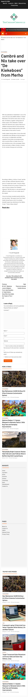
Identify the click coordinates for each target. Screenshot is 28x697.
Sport (3, 482)
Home (3, 470)
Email (5, 336)
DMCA (16, 3)
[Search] (26, 33)
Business (4, 652)
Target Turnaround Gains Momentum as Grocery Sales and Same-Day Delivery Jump (14, 657)
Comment (6, 310)
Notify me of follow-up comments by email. (13, 353)
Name (5, 330)
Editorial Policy (22, 3)
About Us (5, 3)
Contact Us (10, 3)
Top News (4, 472)
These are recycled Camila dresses (21, 286)
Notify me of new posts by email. (13, 357)
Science (4, 478)
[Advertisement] (14, 98)
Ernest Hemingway (15, 397)
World (3, 474)
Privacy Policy (14, 5)
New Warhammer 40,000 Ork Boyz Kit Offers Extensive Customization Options (13, 393)
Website (6, 341)
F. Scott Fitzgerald (6, 79)
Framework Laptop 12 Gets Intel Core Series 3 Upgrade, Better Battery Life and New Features (14, 627)
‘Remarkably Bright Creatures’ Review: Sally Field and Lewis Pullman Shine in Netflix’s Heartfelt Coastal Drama (14, 454)
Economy (4, 476)
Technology (5, 480)
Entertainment (4, 51)
